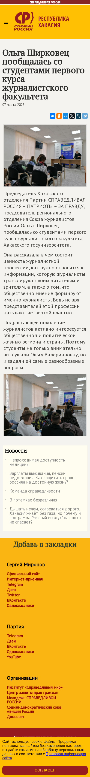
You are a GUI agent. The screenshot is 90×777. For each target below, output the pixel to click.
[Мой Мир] (65, 116)
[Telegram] (85, 116)
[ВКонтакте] (52, 116)
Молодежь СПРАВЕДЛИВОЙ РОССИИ (31, 700)
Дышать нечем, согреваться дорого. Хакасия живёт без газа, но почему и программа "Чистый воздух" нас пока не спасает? (43, 516)
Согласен (45, 770)
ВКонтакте (16, 600)
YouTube (14, 657)
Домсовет (16, 717)
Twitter (13, 595)
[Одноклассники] (59, 116)
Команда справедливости (32, 492)
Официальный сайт (23, 574)
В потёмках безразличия (31, 501)
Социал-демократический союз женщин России (34, 709)
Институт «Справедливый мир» (35, 687)
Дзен (11, 590)
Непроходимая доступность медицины (35, 462)
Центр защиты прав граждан (32, 692)
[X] (72, 116)
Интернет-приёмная (25, 579)
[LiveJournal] (78, 116)
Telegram (15, 584)
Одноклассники (20, 605)
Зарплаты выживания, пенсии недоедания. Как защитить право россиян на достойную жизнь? (40, 478)
